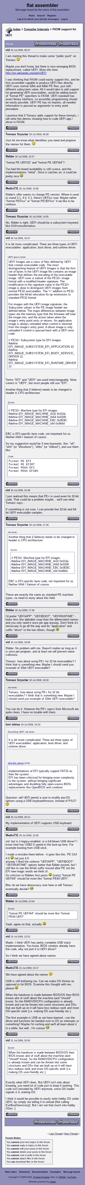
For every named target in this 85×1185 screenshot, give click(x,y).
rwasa (53, 1181)
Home (32, 15)
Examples (55, 1172)
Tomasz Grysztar (41, 1177)
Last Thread (55, 1133)
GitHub (62, 1177)
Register (51, 15)
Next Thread (71, 1133)
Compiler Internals (36, 29)
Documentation (40, 1172)
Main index (11, 1172)
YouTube (71, 1177)
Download (24, 1172)
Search (41, 15)
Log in (64, 19)
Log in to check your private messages (38, 19)
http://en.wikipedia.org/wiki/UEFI (26, 73)
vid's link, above (16, 763)
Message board (71, 1172)
